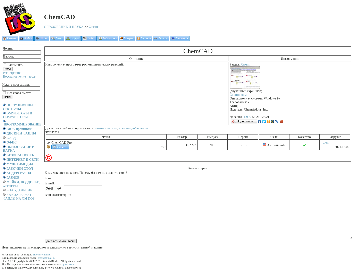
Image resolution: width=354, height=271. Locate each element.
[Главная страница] (10, 40)
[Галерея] (127, 40)
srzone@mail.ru (42, 254)
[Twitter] (264, 121)
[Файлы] (26, 40)
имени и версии (106, 128)
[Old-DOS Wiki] (89, 40)
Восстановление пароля (19, 76)
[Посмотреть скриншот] (245, 88)
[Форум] (73, 40)
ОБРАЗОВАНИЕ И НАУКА (64, 26)
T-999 (247, 117)
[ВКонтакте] (260, 121)
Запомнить (15, 65)
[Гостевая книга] (144, 40)
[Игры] (41, 40)
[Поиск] (57, 40)
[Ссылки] (161, 40)
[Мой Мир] (273, 121)
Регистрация (11, 73)
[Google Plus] (281, 121)
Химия (94, 26)
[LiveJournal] (277, 121)
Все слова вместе (18, 93)
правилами (68, 264)
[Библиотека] (108, 40)
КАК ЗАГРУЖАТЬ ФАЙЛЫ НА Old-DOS (19, 196)
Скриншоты (238, 94)
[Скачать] (60, 146)
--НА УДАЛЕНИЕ (19, 190)
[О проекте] (179, 40)
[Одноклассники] (268, 121)
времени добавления (133, 128)
